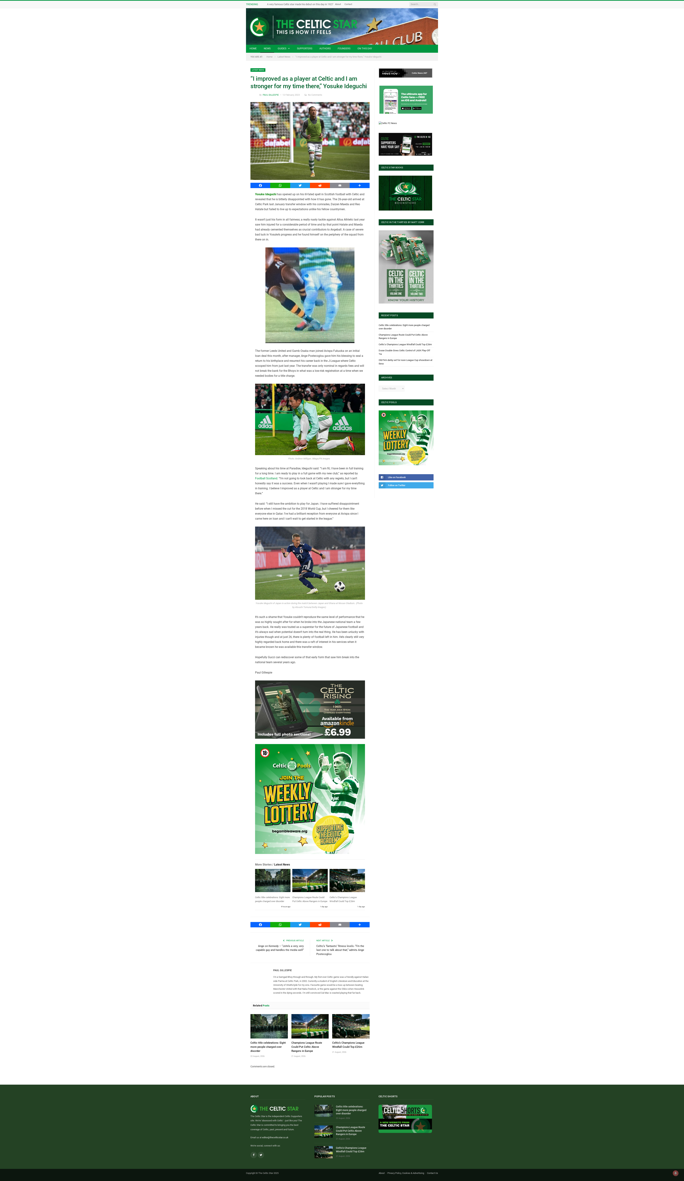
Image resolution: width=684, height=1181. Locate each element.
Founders (344, 48)
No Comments (315, 95)
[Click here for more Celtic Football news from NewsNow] (393, 73)
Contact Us (432, 1173)
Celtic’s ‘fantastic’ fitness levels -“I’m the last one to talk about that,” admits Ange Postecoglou (340, 950)
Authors (325, 48)
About (352, 4)
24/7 (425, 73)
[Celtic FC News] (388, 123)
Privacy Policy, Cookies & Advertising (405, 1173)
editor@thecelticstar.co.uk (275, 1137)
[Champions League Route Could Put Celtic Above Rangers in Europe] (310, 881)
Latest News (258, 70)
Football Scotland (266, 478)
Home (253, 48)
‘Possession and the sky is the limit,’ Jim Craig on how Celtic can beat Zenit (307, 4)
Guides (282, 48)
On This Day (364, 48)
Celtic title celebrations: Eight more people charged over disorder (268, 1047)
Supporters (304, 48)
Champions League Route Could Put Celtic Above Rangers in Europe (306, 1047)
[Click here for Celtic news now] (406, 100)
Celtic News (417, 73)
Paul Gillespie (271, 95)
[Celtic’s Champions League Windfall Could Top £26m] (347, 881)
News (267, 48)
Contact (362, 4)
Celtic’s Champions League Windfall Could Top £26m (405, 344)
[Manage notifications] (675, 1173)
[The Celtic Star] (342, 26)
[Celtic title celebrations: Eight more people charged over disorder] (273, 881)
